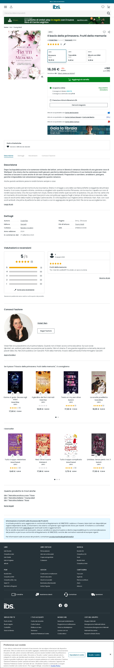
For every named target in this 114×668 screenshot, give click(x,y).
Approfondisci (10, 355)
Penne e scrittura (82, 580)
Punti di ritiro (8, 621)
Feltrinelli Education (90, 630)
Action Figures (45, 586)
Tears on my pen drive (71, 397)
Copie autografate (46, 557)
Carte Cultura (35, 624)
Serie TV (6, 583)
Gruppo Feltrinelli (90, 621)
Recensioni (33, 156)
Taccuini (80, 574)
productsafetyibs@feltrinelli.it (61, 537)
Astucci (79, 586)
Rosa (32, 495)
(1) (32, 262)
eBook (6, 563)
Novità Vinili (81, 560)
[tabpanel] (15, 392)
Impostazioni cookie (77, 655)
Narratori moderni (26, 228)
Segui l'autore (46, 331)
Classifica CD (81, 554)
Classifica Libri (9, 554)
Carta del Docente (71, 113)
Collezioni (43, 560)
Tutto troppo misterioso (15, 459)
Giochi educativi (46, 577)
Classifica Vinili (82, 563)
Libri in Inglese (8, 560)
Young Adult (79, 224)
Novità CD (80, 551)
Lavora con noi (63, 630)
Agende (79, 577)
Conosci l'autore (48, 156)
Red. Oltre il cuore (43, 459)
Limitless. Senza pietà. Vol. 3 (99, 459)
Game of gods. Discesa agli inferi (15, 398)
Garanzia (34, 630)
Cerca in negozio (79, 105)
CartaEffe (7, 627)
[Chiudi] (110, 654)
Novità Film (7, 574)
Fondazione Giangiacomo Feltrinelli (96, 627)
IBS (56, 73)
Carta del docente (37, 621)
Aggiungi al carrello (80, 79)
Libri (5, 495)
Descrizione (8, 156)
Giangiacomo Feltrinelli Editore (94, 624)
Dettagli (21, 156)
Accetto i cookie (94, 655)
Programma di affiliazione (66, 624)
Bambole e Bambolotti (48, 583)
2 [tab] (58, 417)
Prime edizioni (45, 551)
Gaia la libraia (9, 630)
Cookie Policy (55, 666)
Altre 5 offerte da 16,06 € (66, 73)
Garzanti (68, 40)
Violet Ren (53, 40)
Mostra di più (104, 278)
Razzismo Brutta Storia (92, 634)
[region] (57, 654)
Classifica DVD (9, 577)
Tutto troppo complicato (71, 459)
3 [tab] (59, 479)
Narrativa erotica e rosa (19, 495)
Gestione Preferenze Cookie (40, 634)
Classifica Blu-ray (10, 580)
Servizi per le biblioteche (65, 621)
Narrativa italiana (16, 498)
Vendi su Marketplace (65, 627)
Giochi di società (46, 580)
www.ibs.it (27, 528)
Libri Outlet (7, 557)
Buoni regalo (8, 624)
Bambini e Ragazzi (10, 586)
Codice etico (62, 634)
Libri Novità (7, 551)
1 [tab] (54, 479)
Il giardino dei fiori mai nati (43, 397)
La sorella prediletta (99, 397)
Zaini (78, 583)
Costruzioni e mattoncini (48, 574)
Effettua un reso (36, 627)
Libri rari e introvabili (47, 554)
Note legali (9, 506)
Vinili (78, 557)
